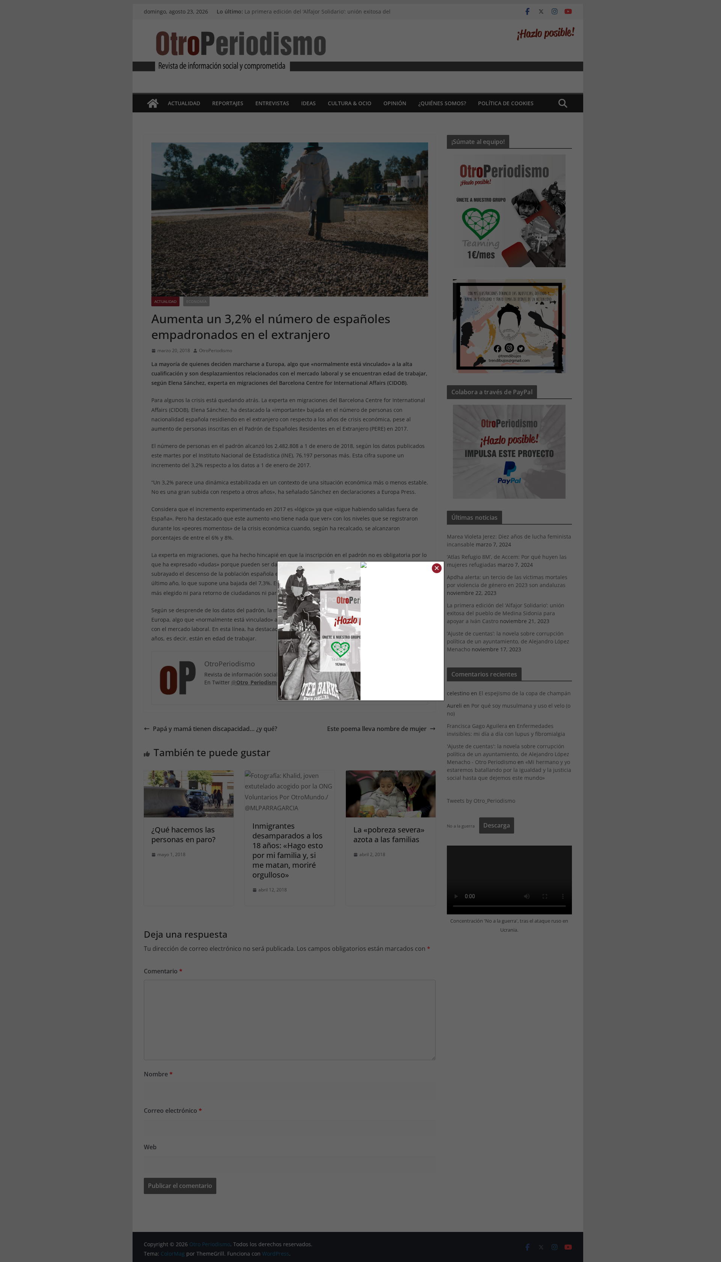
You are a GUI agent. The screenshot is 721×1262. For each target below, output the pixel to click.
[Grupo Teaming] (319, 631)
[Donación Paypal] (401, 567)
